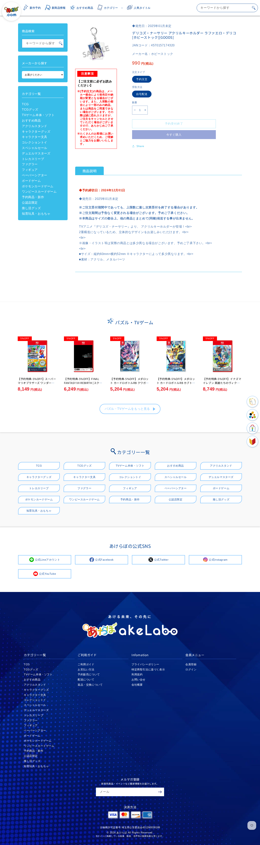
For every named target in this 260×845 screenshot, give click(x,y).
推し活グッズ (31, 208)
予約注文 (142, 79)
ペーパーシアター (34, 175)
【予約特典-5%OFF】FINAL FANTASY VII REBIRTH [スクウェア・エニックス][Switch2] (83, 383)
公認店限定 (30, 202)
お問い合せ (138, 679)
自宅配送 (142, 94)
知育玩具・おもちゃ (36, 213)
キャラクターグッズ (36, 131)
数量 (134, 102)
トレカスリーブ (33, 159)
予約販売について (89, 674)
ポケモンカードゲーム (37, 186)
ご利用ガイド (86, 664)
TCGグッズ (30, 109)
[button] (109, 7)
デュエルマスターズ (36, 153)
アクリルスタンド (34, 126)
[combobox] (227, 8)
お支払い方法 (86, 669)
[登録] (160, 791)
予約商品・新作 (33, 197)
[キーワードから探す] (254, 8)
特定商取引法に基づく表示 (148, 669)
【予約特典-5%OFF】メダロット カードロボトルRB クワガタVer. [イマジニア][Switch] (129, 383)
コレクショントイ (34, 142)
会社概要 (137, 684)
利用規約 (137, 674)
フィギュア (30, 169)
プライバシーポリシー (145, 664)
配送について (86, 679)
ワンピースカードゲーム (39, 191)
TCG (25, 104)
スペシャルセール (34, 148)
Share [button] (140, 146)
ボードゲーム (31, 180)
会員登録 (190, 664)
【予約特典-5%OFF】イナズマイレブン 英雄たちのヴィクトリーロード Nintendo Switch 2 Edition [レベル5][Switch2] (222, 385)
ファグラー (30, 164)
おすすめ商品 (31, 120)
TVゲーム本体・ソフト (38, 115)
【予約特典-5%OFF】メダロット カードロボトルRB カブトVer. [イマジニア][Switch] (176, 383)
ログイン (190, 669)
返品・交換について (90, 684)
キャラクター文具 (34, 136)
